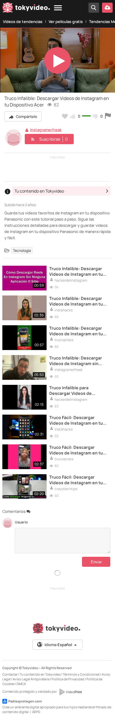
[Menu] (58, 8)
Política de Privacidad (68, 679)
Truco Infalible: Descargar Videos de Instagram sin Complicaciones (75, 360)
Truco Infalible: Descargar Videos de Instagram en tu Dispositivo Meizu (76, 271)
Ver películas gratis (66, 21)
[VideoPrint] (70, 692)
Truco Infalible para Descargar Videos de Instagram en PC (70, 390)
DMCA (21, 683)
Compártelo (26, 116)
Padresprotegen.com (25, 701)
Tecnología (22, 250)
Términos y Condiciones (81, 674)
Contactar (10, 674)
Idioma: (58, 644)
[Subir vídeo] (107, 8)
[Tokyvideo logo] (26, 8)
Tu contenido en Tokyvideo (40, 674)
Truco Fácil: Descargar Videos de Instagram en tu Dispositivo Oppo (76, 479)
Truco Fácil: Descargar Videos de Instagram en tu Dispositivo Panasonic (76, 420)
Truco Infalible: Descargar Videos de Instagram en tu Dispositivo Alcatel (76, 301)
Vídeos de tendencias (22, 21)
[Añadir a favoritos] (65, 116)
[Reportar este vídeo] (108, 116)
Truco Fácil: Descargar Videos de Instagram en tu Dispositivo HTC (76, 450)
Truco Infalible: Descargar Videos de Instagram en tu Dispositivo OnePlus (76, 330)
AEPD (36, 711)
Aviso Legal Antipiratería (31, 679)
